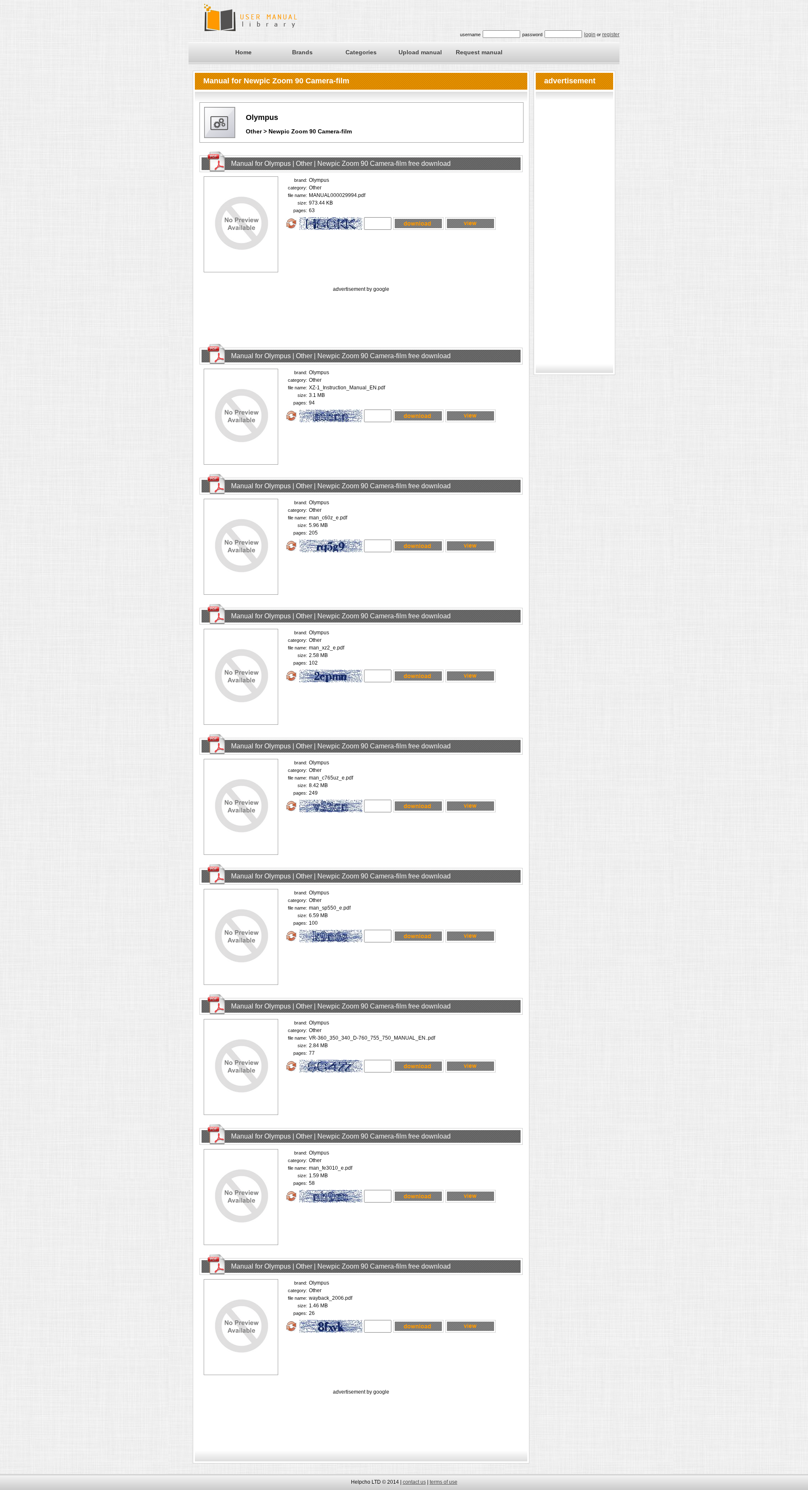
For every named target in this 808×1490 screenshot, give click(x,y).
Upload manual (420, 52)
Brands (302, 52)
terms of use (443, 1482)
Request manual (479, 52)
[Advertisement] (361, 313)
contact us (414, 1482)
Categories (361, 52)
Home (243, 52)
